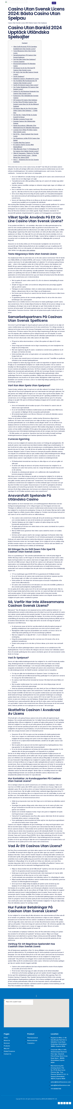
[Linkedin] (64, 1103)
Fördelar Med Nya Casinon (21, 143)
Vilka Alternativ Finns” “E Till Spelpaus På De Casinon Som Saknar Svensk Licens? (26, 150)
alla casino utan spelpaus (27, 250)
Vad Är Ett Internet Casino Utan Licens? (25, 85)
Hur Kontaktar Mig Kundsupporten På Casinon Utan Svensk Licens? (25, 82)
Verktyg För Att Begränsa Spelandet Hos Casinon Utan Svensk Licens (26, 92)
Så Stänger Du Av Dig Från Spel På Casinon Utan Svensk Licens (24, 69)
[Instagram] (62, 1103)
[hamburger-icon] (54, 3)
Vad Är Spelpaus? (18, 76)
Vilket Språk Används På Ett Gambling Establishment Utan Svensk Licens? (25, 48)
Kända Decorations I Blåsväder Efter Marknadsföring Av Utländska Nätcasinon (26, 127)
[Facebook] (59, 1103)
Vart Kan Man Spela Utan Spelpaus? (24, 59)
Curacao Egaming (18, 62)
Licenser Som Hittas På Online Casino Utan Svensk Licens (25, 131)
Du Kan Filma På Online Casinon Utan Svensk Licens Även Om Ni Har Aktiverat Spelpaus (26, 104)
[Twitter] (67, 1103)
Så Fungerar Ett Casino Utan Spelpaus (25, 100)
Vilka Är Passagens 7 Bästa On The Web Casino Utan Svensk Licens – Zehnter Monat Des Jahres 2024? (26, 155)
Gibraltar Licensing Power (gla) (23, 119)
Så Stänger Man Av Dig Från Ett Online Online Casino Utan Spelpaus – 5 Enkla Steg (25, 110)
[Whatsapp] (70, 1103)
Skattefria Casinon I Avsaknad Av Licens (26, 79)
